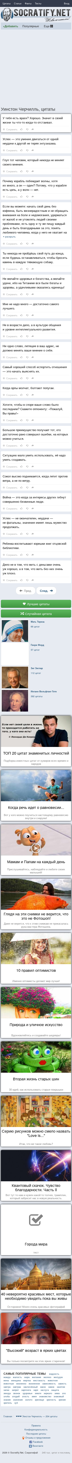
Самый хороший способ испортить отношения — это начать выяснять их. (35, 369)
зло (64, 1393)
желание (36, 1377)
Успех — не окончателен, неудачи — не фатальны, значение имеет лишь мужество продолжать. (35, 522)
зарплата (26, 1390)
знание (7, 1399)
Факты (28, 3)
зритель (7, 1402)
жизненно (21, 1383)
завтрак (17, 1386)
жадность (54, 1373)
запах (6, 1390)
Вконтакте (38, 1445)
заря (35, 1390)
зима (57, 1393)
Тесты (38, 3)
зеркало (48, 1393)
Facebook (38, 1441)
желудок (58, 1377)
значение (18, 1399)
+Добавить (10, 26)
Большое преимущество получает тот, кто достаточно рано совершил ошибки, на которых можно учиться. (35, 434)
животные (8, 1383)
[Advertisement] (36, 68)
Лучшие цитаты (37, 604)
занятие (61, 1386)
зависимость (49, 1383)
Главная (7, 1416)
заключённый (30, 1386)
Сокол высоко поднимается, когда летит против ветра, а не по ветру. (35, 478)
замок (51, 1386)
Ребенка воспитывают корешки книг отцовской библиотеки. (34, 545)
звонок (16, 1393)
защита (55, 1390)
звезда (7, 1393)
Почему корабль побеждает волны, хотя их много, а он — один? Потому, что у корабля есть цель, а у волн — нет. (35, 185)
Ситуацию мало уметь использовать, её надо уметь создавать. (34, 457)
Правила (36, 1425)
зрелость (51, 1399)
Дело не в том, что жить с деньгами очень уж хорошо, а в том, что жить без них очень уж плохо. (33, 568)
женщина (16, 1380)
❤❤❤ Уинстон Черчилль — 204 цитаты (36, 1416)
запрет (15, 1390)
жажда (6, 1377)
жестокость (39, 1380)
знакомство (45, 1396)
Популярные (30, 26)
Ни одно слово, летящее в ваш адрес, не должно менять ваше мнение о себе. (31, 348)
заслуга (45, 1390)
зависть (62, 1383)
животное (53, 1380)
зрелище (39, 1399)
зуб (16, 1402)
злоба (6, 1396)
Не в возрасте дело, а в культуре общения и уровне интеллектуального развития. (32, 327)
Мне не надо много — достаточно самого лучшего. (31, 306)
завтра (6, 1386)
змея (34, 1396)
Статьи (17, 3)
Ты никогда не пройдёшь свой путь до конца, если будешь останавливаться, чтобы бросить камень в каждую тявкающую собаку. (35, 257)
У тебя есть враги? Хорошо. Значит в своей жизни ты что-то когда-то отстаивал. (33, 120)
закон (43, 1386)
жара (27, 1377)
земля (38, 1393)
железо (47, 1377)
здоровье (27, 1393)
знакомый (59, 1396)
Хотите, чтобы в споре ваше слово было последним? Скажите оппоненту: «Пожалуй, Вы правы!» (33, 408)
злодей (16, 1396)
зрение (62, 1399)
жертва (27, 1380)
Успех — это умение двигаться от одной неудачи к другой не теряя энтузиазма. (31, 141)
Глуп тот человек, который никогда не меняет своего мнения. (33, 162)
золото (28, 1399)
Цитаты (6, 3)
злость (25, 1396)
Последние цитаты (36, 1433)
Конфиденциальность (36, 1429)
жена (6, 1380)
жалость (17, 1377)
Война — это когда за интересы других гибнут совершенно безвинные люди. (34, 499)
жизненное (34, 1383)
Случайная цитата (38, 613)
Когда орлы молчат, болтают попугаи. (29, 388)
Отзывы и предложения (37, 1437)
